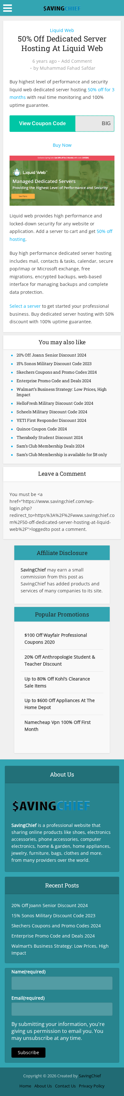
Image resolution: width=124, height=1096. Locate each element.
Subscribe (28, 1052)
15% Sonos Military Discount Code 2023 (54, 363)
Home (25, 1086)
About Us (43, 1086)
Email (28, 998)
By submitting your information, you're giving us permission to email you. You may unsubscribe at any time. (58, 1031)
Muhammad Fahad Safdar (67, 68)
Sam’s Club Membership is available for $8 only (62, 454)
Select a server (25, 306)
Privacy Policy (92, 1086)
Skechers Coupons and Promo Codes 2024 (57, 372)
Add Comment (76, 61)
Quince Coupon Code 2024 (42, 429)
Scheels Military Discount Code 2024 (52, 412)
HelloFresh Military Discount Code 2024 (55, 403)
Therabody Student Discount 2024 (50, 437)
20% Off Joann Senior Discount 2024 (51, 355)
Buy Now (62, 145)
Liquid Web (62, 30)
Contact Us (65, 1086)
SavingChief (90, 1076)
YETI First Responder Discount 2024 (51, 420)
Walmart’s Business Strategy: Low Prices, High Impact (62, 391)
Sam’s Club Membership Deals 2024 (51, 446)
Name (28, 972)
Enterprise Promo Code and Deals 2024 (54, 381)
